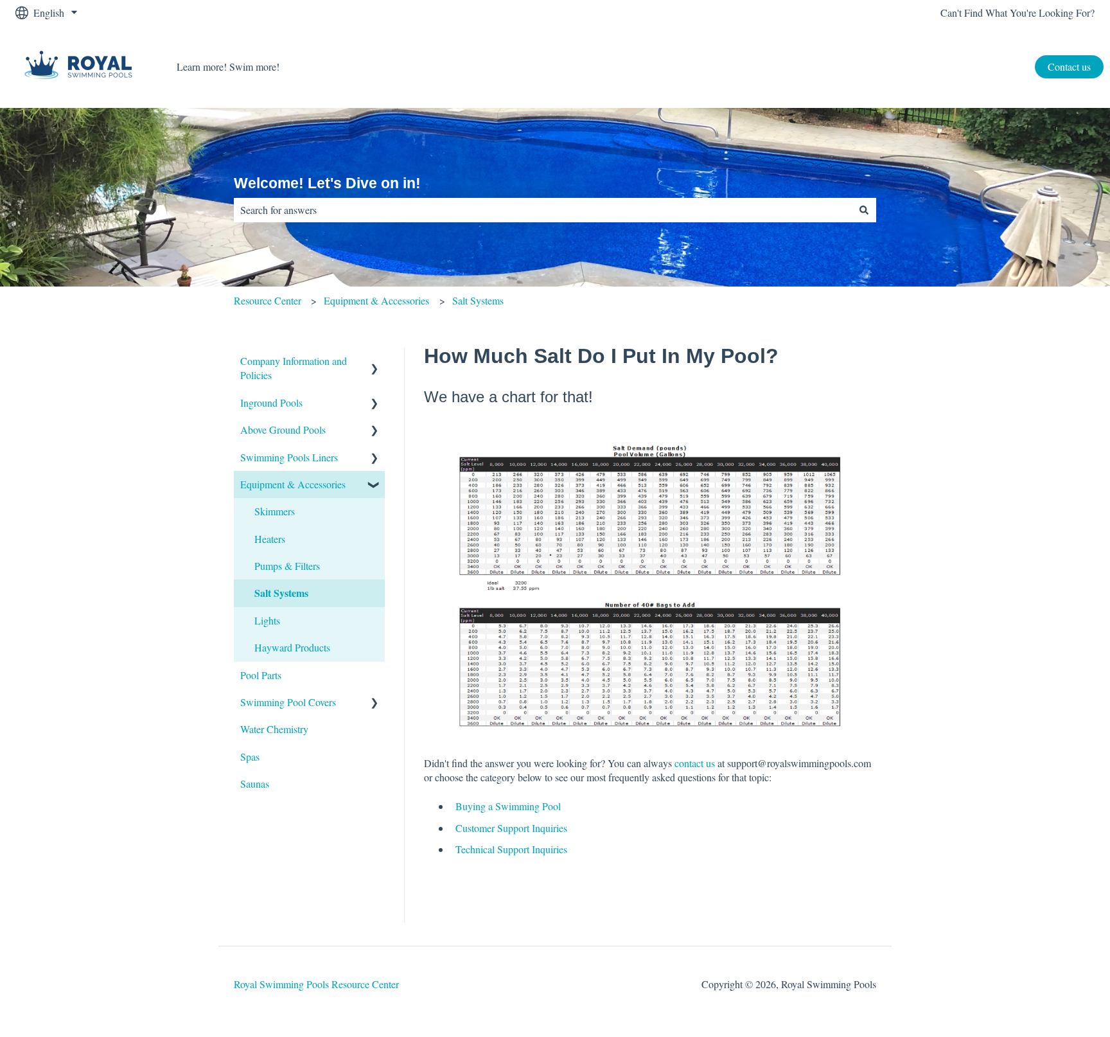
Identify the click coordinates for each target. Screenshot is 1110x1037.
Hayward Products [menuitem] (292, 647)
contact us (694, 763)
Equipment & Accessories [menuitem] (293, 484)
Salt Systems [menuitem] (281, 592)
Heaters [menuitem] (269, 538)
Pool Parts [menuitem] (260, 675)
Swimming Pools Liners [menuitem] (289, 457)
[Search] (864, 210)
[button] (374, 362)
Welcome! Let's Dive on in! (327, 183)
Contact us (1069, 66)
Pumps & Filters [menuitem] (287, 565)
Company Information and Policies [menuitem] (293, 368)
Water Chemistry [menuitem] (274, 729)
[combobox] (543, 210)
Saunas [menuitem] (254, 783)
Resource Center (267, 300)
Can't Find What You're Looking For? (1017, 12)
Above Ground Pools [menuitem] (283, 429)
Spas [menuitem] (250, 756)
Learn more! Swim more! (228, 66)
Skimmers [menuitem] (274, 511)
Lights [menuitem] (267, 620)
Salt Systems (478, 300)
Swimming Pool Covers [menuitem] (288, 702)
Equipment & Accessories (376, 300)
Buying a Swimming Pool (508, 806)
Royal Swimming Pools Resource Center (316, 984)
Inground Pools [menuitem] (271, 402)
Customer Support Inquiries (511, 828)
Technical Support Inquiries (511, 849)
